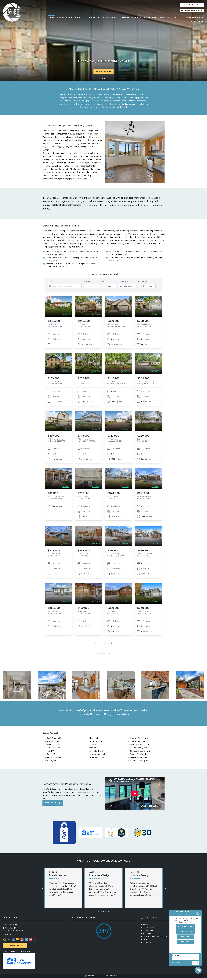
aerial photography (149, 201)
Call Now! (185, 937)
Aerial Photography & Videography (156, 936)
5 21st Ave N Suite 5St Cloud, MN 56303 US (14, 929)
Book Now (185, 942)
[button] (98, 911)
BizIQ (173, 962)
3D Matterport (110, 17)
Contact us (126, 104)
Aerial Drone (150, 17)
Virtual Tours (148, 930)
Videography (92, 17)
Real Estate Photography (70, 17)
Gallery (178, 17)
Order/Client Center (193, 10)
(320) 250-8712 (193, 5)
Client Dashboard (194, 17)
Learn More (102, 72)
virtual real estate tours (97, 201)
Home (51, 17)
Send (196, 963)
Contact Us (197, 22)
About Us (164, 17)
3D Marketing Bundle (130, 17)
